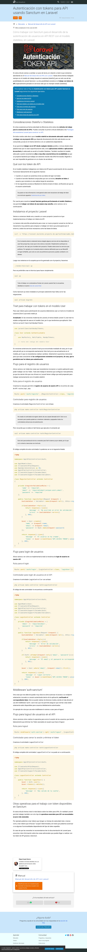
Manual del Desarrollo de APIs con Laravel (38, 76)
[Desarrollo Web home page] (19, 2)
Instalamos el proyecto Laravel (26, 101)
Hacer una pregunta (44, 940)
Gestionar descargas (18, 943)
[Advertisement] (43, 848)
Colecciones (42, 943)
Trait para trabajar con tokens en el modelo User (30, 104)
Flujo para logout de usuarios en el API (28, 115)
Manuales (21, 24)
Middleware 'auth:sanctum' (24, 112)
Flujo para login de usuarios (24, 109)
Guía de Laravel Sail (35, 286)
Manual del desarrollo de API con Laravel (41, 24)
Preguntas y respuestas (45, 938)
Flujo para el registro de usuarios (26, 106)
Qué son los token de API (24, 98)
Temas (15, 940)
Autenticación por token (38, 195)
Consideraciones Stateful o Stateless (27, 95)
